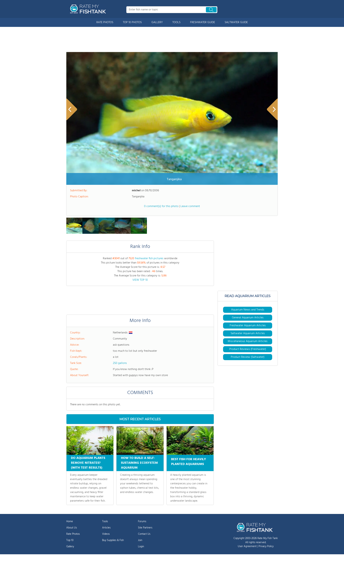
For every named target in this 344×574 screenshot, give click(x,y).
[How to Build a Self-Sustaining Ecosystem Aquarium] (139, 440)
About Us (71, 528)
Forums (142, 521)
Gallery (70, 546)
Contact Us (144, 534)
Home (69, 521)
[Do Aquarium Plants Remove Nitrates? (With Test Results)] (89, 440)
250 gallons (120, 363)
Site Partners (145, 528)
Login (141, 546)
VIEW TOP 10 (140, 280)
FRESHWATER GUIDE (202, 22)
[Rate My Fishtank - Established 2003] (89, 9)
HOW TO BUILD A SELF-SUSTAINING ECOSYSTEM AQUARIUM (139, 463)
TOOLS (176, 22)
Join (140, 540)
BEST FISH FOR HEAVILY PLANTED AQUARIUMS (188, 462)
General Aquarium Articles (248, 317)
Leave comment (190, 206)
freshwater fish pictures (149, 258)
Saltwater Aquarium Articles (248, 333)
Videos (106, 534)
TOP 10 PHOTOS (132, 22)
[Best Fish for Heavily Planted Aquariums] (190, 440)
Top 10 (69, 540)
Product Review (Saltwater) (247, 357)
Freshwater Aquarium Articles (248, 325)
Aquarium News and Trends (247, 309)
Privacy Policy (266, 546)
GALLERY (157, 22)
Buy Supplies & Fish (113, 540)
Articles (106, 528)
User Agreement (247, 546)
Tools (105, 521)
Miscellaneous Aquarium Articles (247, 341)
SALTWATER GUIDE (236, 22)
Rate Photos (73, 534)
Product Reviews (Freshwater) (247, 349)
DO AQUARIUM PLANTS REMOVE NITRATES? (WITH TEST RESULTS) (88, 463)
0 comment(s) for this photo (161, 206)
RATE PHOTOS (104, 22)
